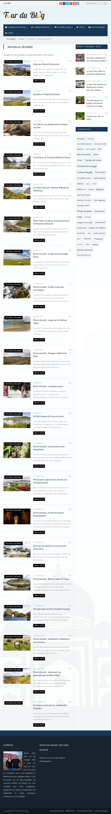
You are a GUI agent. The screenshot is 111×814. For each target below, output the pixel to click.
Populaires (89, 46)
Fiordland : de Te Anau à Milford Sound (51, 157)
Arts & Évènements (84, 144)
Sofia (89, 233)
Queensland (100, 222)
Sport (79, 239)
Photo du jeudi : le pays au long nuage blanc (50, 255)
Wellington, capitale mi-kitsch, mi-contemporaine (50, 481)
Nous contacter (101, 811)
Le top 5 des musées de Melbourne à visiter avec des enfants (96, 87)
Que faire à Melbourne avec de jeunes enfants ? (96, 59)
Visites (95, 244)
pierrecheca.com (57, 811)
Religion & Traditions (97, 228)
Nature (100, 189)
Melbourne (81, 189)
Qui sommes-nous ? (85, 811)
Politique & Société (84, 222)
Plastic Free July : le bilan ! (95, 117)
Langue (94, 184)
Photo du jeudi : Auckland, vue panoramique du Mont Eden (47, 674)
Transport (98, 239)
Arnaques (91, 139)
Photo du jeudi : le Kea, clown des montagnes (48, 288)
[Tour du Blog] (25, 15)
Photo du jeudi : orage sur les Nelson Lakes (50, 321)
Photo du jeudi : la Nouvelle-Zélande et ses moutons (51, 640)
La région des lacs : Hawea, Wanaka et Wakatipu (51, 189)
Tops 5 (82, 27)
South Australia (99, 233)
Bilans (96, 154)
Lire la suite (39, 81)
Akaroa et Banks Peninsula (46, 64)
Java (87, 184)
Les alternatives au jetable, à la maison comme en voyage (94, 103)
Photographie (99, 211)
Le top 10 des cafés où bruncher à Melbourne (30, 3)
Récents (79, 46)
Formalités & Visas (84, 178)
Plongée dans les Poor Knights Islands (51, 609)
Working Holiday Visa (83, 255)
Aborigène (81, 139)
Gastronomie (99, 178)
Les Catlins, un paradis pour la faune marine (50, 126)
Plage (79, 217)
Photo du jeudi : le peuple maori (48, 386)
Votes (98, 46)
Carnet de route (41, 27)
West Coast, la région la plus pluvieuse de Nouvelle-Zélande (51, 222)
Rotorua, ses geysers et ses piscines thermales (49, 547)
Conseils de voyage (17, 27)
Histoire (80, 183)
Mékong (91, 189)
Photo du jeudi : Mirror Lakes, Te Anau (51, 579)
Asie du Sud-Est (100, 144)
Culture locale (64, 27)
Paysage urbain (83, 205)
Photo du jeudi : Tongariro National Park (50, 355)
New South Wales (83, 195)
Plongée (88, 217)
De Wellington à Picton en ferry (48, 416)
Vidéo (10, 33)
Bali (99, 149)
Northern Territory (84, 200)
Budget (79, 160)
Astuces (80, 149)
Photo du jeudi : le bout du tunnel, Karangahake (48, 514)
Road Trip (81, 233)
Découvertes (100, 172)
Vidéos (88, 244)
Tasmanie (87, 239)
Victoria (80, 244)
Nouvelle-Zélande (13, 62)
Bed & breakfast (84, 154)
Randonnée (81, 228)
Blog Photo (70, 811)
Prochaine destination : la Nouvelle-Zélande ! (50, 707)
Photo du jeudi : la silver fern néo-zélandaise (49, 448)
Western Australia (84, 250)
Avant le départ (91, 149)
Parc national (99, 200)
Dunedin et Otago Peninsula (46, 94)
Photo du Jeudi (98, 27)
